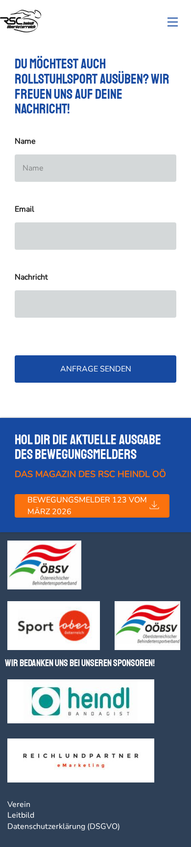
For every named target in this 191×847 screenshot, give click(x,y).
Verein (18, 804)
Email (24, 209)
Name (25, 141)
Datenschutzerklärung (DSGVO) (63, 826)
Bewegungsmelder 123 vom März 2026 (87, 506)
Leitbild (20, 815)
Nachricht (31, 277)
